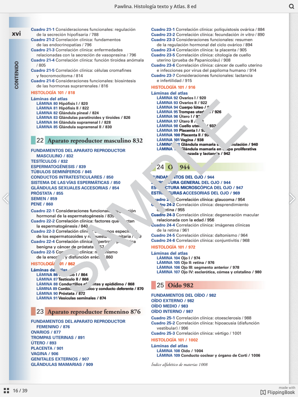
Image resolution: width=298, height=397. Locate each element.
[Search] (291, 6)
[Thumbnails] (6, 390)
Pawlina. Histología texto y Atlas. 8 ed (155, 6)
